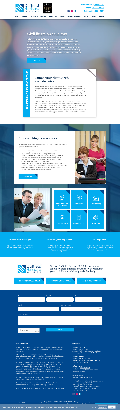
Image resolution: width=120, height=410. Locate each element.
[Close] (118, 407)
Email (48, 296)
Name (19, 296)
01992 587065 (98, 8)
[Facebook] (69, 11)
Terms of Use (48, 401)
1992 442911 (99, 4)
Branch (20, 305)
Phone (77, 296)
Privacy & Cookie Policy (60, 401)
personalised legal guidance (23, 245)
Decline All (102, 407)
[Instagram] (72, 11)
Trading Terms (72, 401)
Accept (112, 407)
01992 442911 (34, 281)
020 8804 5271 (97, 11)
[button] (70, 16)
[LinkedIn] (75, 11)
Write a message (23, 314)
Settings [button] (94, 407)
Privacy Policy (74, 407)
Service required (66, 305)
